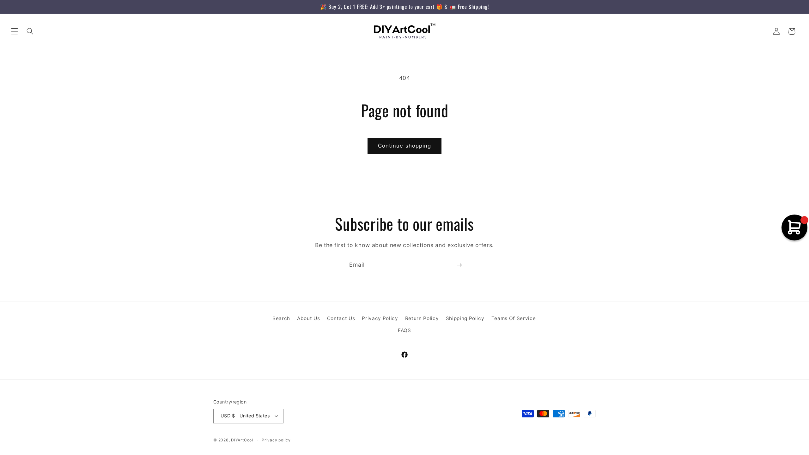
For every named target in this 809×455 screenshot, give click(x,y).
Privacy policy (276, 440)
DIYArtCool (242, 440)
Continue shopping (404, 146)
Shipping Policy (465, 318)
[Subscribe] (459, 265)
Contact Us (341, 318)
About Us (308, 318)
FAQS (404, 330)
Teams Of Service (513, 318)
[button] (14, 31)
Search (281, 318)
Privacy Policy (380, 318)
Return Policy (422, 318)
